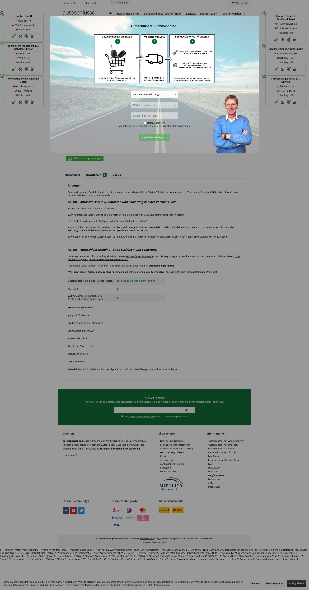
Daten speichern (156, 122)
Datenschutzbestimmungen (148, 125)
